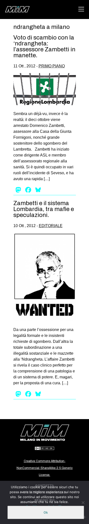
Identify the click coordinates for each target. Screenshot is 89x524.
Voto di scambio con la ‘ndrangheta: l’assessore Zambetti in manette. (44, 46)
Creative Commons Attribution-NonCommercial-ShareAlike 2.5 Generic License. (45, 468)
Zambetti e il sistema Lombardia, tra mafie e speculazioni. (43, 209)
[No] (82, 502)
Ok (46, 512)
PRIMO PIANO (52, 66)
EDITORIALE (51, 226)
